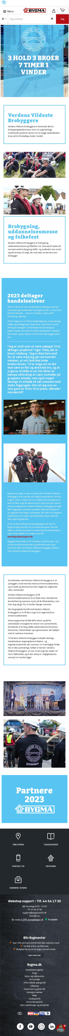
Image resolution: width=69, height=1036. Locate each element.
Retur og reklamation (34, 976)
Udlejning (34, 986)
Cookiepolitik (34, 998)
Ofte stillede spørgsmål (35, 982)
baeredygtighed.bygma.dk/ (20, 536)
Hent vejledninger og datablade (34, 1005)
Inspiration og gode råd (34, 989)
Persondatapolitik (34, 1002)
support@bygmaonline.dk (34, 912)
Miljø (34, 995)
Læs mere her (34, 955)
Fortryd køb (34, 979)
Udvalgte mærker (34, 992)
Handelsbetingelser (34, 969)
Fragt (34, 973)
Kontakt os (34, 916)
